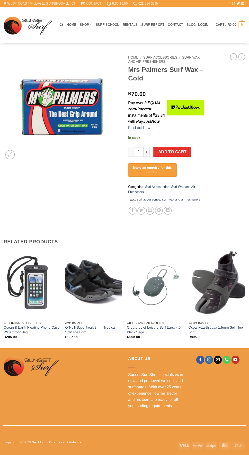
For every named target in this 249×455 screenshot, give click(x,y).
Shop (84, 24)
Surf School (107, 24)
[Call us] (227, 360)
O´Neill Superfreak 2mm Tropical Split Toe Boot (90, 329)
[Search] (61, 24)
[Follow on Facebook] (229, 3)
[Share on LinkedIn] (168, 211)
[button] (203, 25)
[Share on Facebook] (133, 211)
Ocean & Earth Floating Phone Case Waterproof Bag (32, 329)
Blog (191, 24)
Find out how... (140, 128)
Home (71, 24)
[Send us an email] (242, 3)
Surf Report (153, 24)
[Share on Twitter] (141, 211)
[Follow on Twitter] (238, 3)
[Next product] (233, 56)
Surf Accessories (160, 57)
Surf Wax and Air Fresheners (164, 59)
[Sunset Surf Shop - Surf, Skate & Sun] (28, 25)
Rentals (130, 24)
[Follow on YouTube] (235, 360)
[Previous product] (241, 56)
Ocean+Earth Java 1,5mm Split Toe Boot (215, 329)
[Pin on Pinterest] (159, 211)
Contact (175, 24)
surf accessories (148, 199)
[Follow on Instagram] (233, 3)
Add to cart (172, 152)
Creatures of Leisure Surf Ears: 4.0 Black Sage (154, 329)
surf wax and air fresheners (181, 199)
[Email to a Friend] (150, 211)
